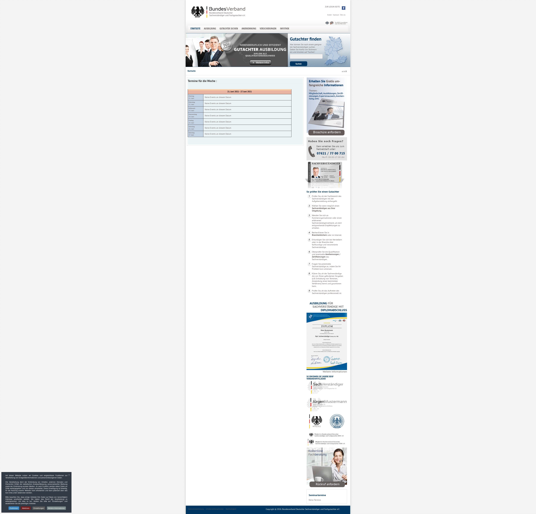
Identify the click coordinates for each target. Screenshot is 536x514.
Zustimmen (14, 508)
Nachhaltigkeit (231, 509)
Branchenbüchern (319, 235)
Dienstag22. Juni (192, 103)
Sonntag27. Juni (191, 134)
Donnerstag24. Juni (193, 115)
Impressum (336, 15)
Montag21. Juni (191, 97)
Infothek (284, 28)
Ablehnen (25, 508)
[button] (343, 8)
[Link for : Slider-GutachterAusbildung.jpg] (237, 50)
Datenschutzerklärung (196, 509)
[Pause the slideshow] (279, 50)
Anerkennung (249, 28)
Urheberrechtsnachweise (214, 509)
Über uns (342, 15)
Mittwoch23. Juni (192, 109)
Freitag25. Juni (191, 121)
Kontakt (329, 15)
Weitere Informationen (335, 371)
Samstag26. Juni (192, 127)
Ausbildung (210, 28)
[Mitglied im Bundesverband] (327, 413)
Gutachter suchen (229, 28)
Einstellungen (39, 508)
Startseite (195, 28)
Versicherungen (268, 28)
